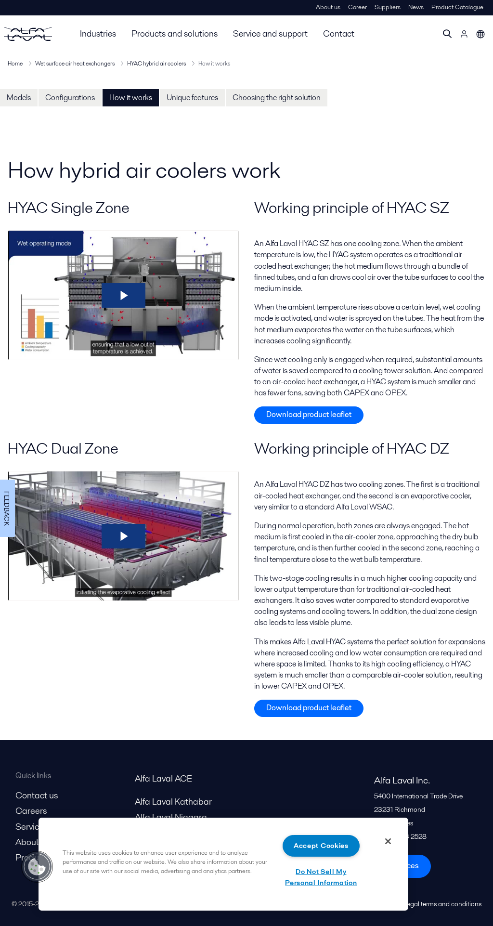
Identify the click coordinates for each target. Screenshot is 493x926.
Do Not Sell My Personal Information (321, 877)
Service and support (270, 33)
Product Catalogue (457, 7)
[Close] (388, 841)
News (416, 7)
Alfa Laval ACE (163, 778)
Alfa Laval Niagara (171, 817)
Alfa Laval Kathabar (173, 802)
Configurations (70, 97)
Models (19, 97)
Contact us (36, 795)
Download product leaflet (308, 414)
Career (357, 7)
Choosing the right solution (277, 97)
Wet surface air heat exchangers (75, 63)
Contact (338, 33)
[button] (37, 866)
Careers (31, 811)
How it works (130, 97)
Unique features (192, 97)
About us (328, 7)
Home (15, 63)
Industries (98, 33)
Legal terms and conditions (442, 904)
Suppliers (388, 7)
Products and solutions (174, 33)
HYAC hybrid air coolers (156, 63)
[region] (223, 864)
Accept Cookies (321, 845)
